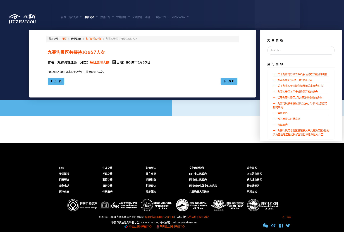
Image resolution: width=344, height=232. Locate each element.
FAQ (61, 168)
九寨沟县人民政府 (199, 192)
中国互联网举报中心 (140, 226)
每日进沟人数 (99, 62)
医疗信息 (64, 192)
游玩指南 (151, 180)
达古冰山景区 (254, 180)
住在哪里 (151, 174)
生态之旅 (107, 168)
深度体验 (151, 192)
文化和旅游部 (196, 168)
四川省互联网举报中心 (172, 226)
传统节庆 (107, 192)
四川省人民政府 (198, 174)
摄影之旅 (107, 186)
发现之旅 (107, 174)
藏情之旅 (107, 180)
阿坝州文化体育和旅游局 (203, 186)
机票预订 (151, 186)
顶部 (288, 217)
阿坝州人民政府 (198, 180)
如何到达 (151, 168)
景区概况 (64, 174)
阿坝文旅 (252, 192)
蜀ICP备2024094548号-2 (159, 217)
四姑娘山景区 (254, 174)
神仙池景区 (253, 186)
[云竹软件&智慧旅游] (197, 217)
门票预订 (64, 180)
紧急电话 (64, 186)
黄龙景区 (252, 168)
